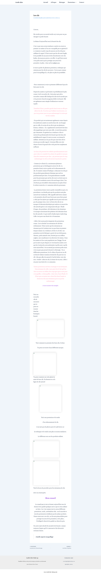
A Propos (53, 2)
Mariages (62, 2)
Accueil (45, 2)
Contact (81, 2)
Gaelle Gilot (19, 2)
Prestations (71, 2)
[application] (75, 2)
